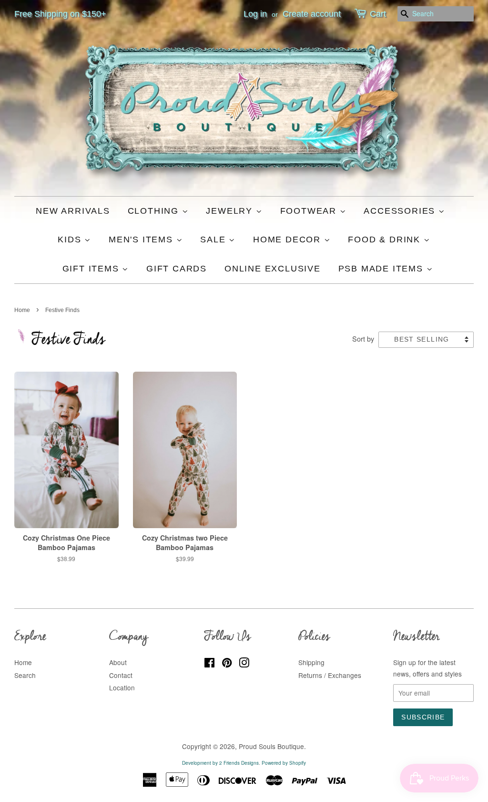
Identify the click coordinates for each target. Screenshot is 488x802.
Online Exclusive (272, 268)
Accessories (401, 211)
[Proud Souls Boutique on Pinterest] (227, 664)
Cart (378, 14)
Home (22, 310)
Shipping (311, 662)
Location (122, 687)
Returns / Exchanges (329, 675)
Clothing (155, 211)
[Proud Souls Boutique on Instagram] (244, 664)
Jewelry (230, 211)
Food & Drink (385, 239)
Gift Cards (176, 268)
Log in (255, 14)
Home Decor (288, 239)
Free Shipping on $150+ (60, 14)
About (118, 662)
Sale (214, 239)
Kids (71, 239)
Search (25, 675)
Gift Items (92, 268)
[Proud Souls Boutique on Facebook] (209, 664)
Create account (312, 14)
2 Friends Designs (239, 763)
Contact (120, 675)
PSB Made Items (382, 268)
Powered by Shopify (284, 763)
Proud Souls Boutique (271, 746)
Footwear (310, 211)
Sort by (363, 338)
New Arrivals (73, 211)
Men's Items (142, 239)
